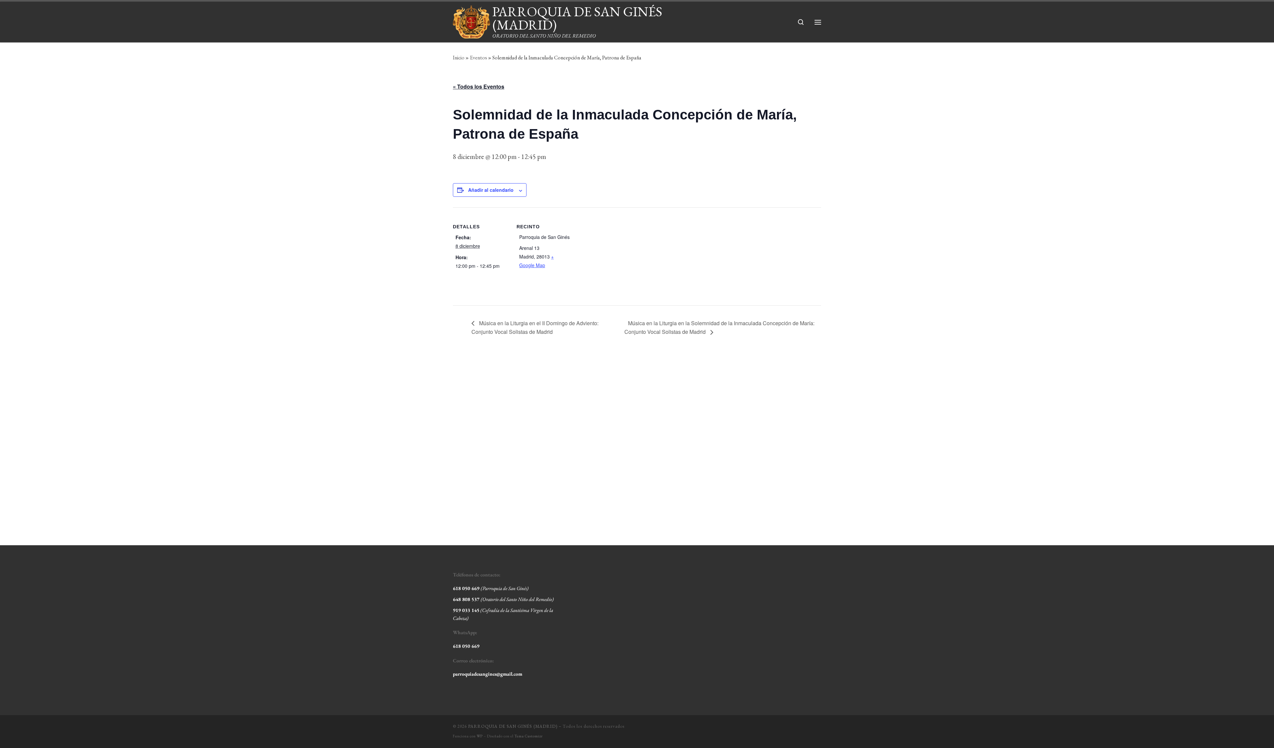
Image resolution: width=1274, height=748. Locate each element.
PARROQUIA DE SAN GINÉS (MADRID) (512, 726)
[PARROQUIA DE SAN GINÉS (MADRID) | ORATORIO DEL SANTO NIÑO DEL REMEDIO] (471, 20)
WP (480, 736)
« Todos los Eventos (478, 86)
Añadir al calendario (491, 190)
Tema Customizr (529, 736)
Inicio (458, 57)
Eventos (478, 57)
